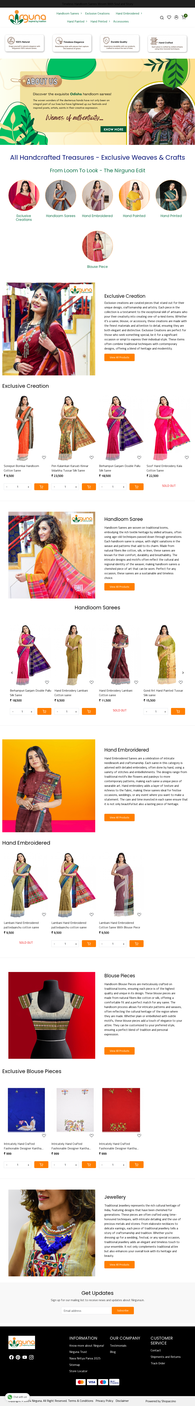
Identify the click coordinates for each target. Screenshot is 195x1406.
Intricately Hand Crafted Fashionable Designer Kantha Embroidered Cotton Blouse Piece (25, 1146)
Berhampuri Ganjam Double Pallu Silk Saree (119, 468)
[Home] (27, 17)
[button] (176, 17)
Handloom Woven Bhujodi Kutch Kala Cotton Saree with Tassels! (72, 692)
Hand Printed (98, 21)
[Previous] (12, 673)
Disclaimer (122, 1401)
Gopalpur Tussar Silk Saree (113, 690)
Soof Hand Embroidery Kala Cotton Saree (164, 468)
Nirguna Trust (78, 1352)
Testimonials (118, 1345)
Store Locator (78, 1371)
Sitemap (74, 1365)
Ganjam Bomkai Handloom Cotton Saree (157, 692)
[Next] (183, 673)
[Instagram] (31, 1357)
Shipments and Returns (166, 1357)
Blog (113, 1352)
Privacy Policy (104, 1401)
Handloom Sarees (67, 13)
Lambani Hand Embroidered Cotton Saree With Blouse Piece (119, 925)
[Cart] (41, 486)
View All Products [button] (119, 357)
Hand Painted (75, 21)
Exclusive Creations (97, 13)
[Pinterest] (18, 1357)
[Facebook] (11, 1357)
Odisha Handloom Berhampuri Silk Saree (26, 692)
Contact (156, 1350)
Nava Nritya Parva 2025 (85, 1358)
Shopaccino (168, 1401)
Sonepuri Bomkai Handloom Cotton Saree (21, 468)
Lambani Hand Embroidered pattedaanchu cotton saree (21, 925)
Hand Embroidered (127, 13)
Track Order (158, 1363)
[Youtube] (25, 1357)
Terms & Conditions (80, 1401)
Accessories (121, 21)
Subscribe (123, 1310)
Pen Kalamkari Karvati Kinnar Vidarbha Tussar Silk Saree (69, 468)
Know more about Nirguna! (86, 1345)
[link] (161, 17)
